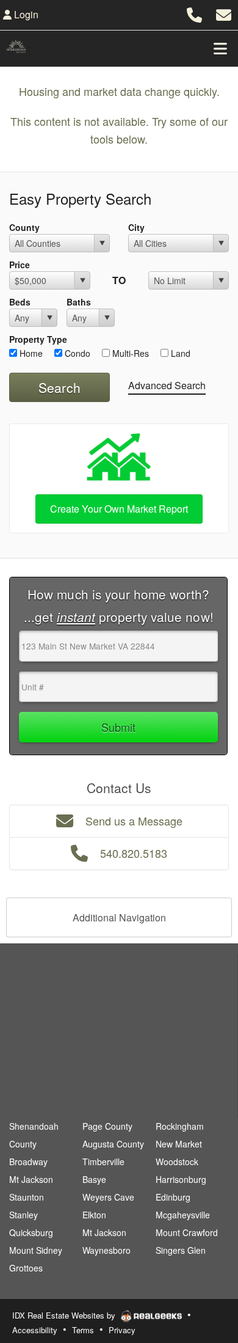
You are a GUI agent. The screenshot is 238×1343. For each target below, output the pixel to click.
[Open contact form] (223, 13)
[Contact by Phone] (194, 13)
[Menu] (220, 48)
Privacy (122, 1330)
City (136, 227)
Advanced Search (167, 385)
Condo (76, 353)
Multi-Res (129, 353)
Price (19, 264)
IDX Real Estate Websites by (65, 1315)
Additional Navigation (119, 917)
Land (179, 353)
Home (30, 353)
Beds (20, 302)
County (24, 227)
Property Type (38, 339)
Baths (79, 302)
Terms (83, 1330)
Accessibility (34, 1330)
